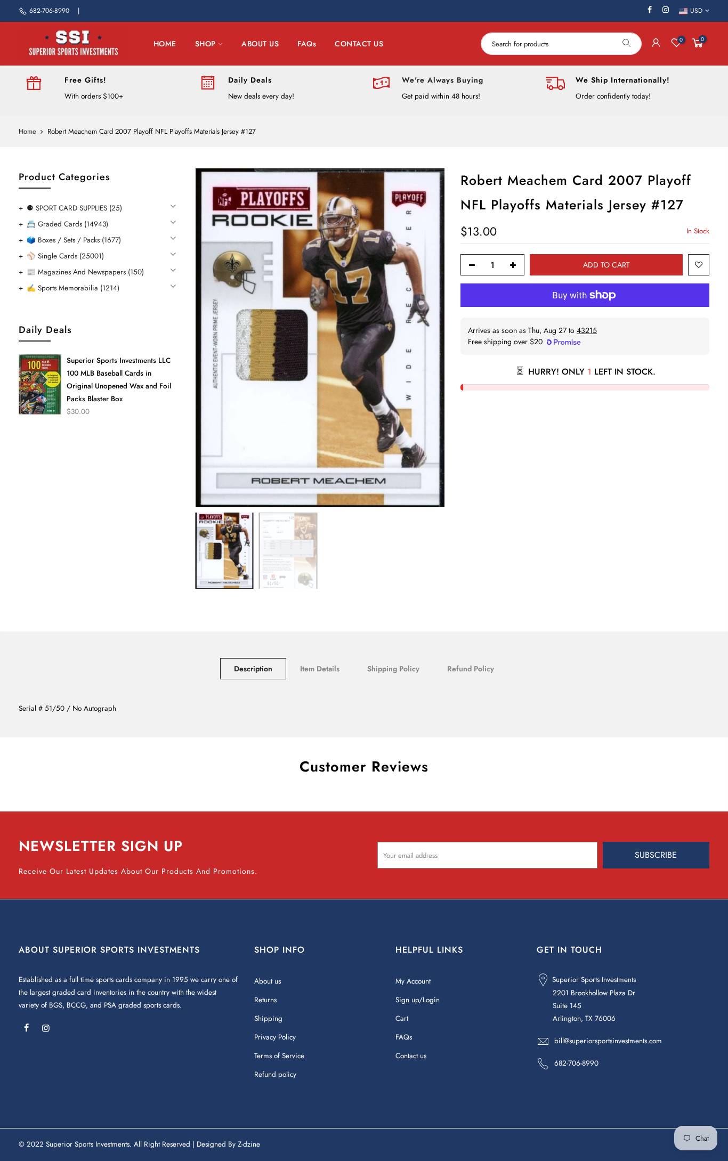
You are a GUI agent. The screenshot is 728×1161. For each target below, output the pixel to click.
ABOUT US (260, 43)
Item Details (319, 668)
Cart (401, 1018)
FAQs (306, 43)
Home (27, 131)
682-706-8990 (49, 10)
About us (267, 981)
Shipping (268, 1018)
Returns (265, 1000)
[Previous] (214, 337)
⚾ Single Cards (65, 256)
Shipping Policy (393, 668)
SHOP (205, 43)
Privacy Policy (275, 1037)
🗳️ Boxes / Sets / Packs (74, 240)
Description (253, 668)
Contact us (410, 1056)
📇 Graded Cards (67, 224)
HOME (164, 43)
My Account (413, 981)
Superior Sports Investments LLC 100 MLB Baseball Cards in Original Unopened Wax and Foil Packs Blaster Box (119, 379)
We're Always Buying (442, 80)
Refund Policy (470, 668)
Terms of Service (279, 1056)
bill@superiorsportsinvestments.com (608, 1041)
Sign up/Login (417, 1000)
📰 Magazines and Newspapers (85, 272)
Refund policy (275, 1074)
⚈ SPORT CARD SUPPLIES (74, 208)
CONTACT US (359, 43)
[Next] (425, 337)
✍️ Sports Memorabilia (73, 288)
